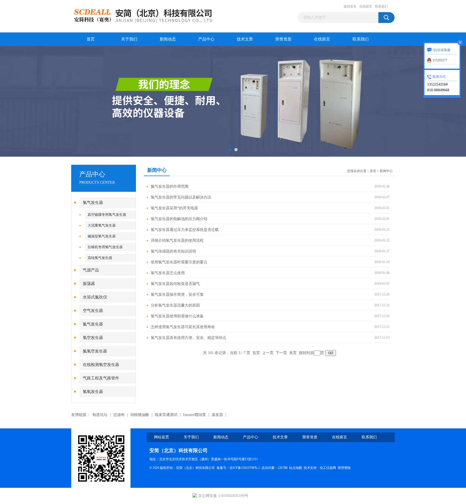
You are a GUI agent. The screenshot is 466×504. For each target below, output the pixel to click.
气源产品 (91, 270)
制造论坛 (100, 415)
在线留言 (365, 6)
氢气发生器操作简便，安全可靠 (177, 295)
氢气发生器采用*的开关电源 (174, 208)
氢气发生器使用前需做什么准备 (177, 316)
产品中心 (206, 39)
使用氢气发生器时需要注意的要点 (179, 262)
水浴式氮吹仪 (95, 297)
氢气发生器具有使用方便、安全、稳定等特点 (188, 338)
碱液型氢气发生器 (102, 236)
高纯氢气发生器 (100, 258)
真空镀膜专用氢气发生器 (107, 215)
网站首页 (161, 437)
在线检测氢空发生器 (101, 364)
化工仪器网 (328, 468)
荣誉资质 (283, 39)
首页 (91, 39)
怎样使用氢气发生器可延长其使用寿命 (183, 327)
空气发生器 (93, 310)
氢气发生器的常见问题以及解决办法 (181, 197)
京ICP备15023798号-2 (244, 468)
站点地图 (295, 468)
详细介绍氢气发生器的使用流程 (177, 240)
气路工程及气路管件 (101, 378)
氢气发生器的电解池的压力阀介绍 (179, 219)
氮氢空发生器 (95, 351)
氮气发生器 (93, 324)
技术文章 (245, 39)
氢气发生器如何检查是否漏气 (175, 284)
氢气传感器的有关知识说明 (173, 251)
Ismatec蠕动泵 (194, 415)
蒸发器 (217, 415)
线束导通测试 (166, 415)
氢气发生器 (93, 202)
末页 (293, 353)
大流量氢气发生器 (102, 225)
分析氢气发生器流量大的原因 (175, 305)
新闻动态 (168, 39)
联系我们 (381, 6)
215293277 (440, 60)
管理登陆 (344, 468)
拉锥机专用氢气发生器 (105, 247)
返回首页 (350, 6)
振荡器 (89, 283)
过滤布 (119, 415)
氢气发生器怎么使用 (168, 273)
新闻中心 (386, 171)
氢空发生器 (93, 337)
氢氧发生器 (93, 391)
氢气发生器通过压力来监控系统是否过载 (185, 230)
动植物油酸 (139, 415)
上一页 (267, 353)
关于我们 (129, 39)
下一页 (281, 353)
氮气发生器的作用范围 (170, 186)
